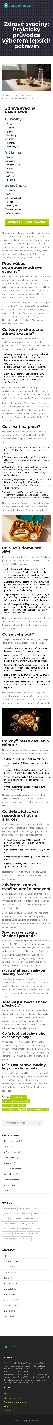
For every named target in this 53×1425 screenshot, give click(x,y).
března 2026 (10, 1283)
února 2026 (10, 1289)
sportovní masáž (11, 1223)
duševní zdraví (10, 1208)
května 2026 (10, 1272)
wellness (7, 1233)
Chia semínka (13, 213)
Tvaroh (10, 127)
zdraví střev (33, 1233)
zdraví (36, 1208)
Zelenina (11, 161)
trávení (37, 1228)
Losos (10, 201)
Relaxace (9, 1163)
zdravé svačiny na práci (14, 1109)
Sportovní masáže (13, 1179)
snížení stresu (25, 1228)
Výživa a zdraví (10, 98)
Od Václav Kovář (25, 95)
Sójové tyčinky (13, 146)
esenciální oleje (10, 1238)
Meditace (9, 1190)
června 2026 (10, 1267)
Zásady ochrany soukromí (16, 1402)
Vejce (9, 124)
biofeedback (15, 1218)
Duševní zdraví (12, 1152)
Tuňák (10, 139)
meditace (26, 1213)
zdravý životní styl (28, 1223)
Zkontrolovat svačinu (27, 222)
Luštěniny (11, 135)
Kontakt (7, 1410)
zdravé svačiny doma (38, 1109)
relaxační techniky (41, 1213)
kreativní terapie (31, 1218)
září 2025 (9, 1316)
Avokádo (11, 190)
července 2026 (11, 1261)
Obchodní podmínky (13, 1398)
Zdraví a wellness (13, 1141)
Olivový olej (12, 205)
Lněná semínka (14, 209)
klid (5, 1218)
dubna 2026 (10, 1278)
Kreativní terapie (12, 1168)
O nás (7, 1393)
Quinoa (10, 172)
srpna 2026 (10, 1255)
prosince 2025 (11, 1300)
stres (16, 1213)
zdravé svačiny (18, 1097)
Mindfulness (11, 1157)
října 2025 (9, 1311)
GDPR (7, 1406)
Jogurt (10, 131)
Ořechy (10, 176)
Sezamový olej (14, 198)
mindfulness (25, 1208)
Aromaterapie (11, 1185)
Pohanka (11, 142)
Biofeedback (11, 1174)
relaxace (7, 1213)
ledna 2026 (9, 1294)
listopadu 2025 (11, 1305)
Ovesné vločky (13, 164)
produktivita (20, 1233)
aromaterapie (9, 1228)
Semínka (11, 179)
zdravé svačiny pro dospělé (16, 1101)
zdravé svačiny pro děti (14, 1105)
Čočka (10, 168)
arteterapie (25, 1238)
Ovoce (10, 157)
